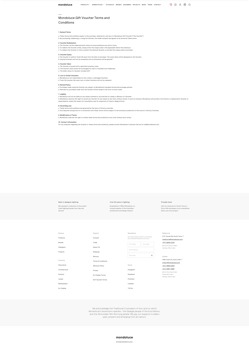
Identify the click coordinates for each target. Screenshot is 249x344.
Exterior (61, 274)
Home (60, 14)
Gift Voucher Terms (100, 280)
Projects (136, 4)
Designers (127, 4)
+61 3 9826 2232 (168, 242)
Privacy (95, 270)
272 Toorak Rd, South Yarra (172, 236)
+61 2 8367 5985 (168, 269)
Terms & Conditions (100, 261)
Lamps (60, 279)
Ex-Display (110, 4)
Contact (157, 4)
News (144, 4)
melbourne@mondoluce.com (172, 239)
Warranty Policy (98, 266)
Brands (119, 4)
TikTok (130, 288)
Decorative (62, 265)
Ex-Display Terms (99, 275)
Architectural (63, 270)
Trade (150, 4)
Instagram (131, 270)
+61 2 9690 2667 (168, 266)
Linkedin (131, 284)
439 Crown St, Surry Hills (171, 259)
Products (85, 4)
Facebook (131, 274)
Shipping (96, 252)
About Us (96, 247)
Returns (96, 256)
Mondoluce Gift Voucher (123, 36)
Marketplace (97, 4)
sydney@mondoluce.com (171, 263)
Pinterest (131, 279)
